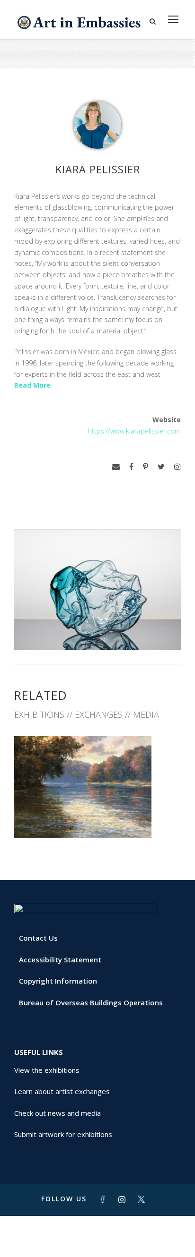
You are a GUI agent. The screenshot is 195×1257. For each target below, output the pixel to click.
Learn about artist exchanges (62, 1091)
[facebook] (131, 466)
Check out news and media (57, 1113)
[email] (116, 466)
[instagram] (177, 466)
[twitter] (161, 466)
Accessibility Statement (60, 959)
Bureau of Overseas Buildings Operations (91, 1002)
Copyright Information (58, 980)
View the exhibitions (47, 1070)
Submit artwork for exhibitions (63, 1134)
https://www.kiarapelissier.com (134, 430)
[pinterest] (145, 466)
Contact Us (38, 938)
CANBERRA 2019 (97, 817)
